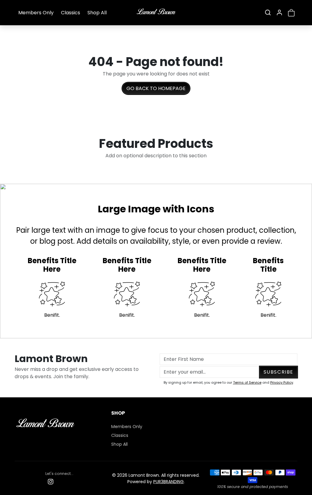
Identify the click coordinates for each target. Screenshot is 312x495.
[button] (268, 12)
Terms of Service (247, 382)
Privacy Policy (281, 382)
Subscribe (278, 371)
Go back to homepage (156, 88)
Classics (70, 12)
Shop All (97, 12)
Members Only (36, 12)
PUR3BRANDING (168, 482)
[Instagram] (50, 481)
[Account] (279, 12)
